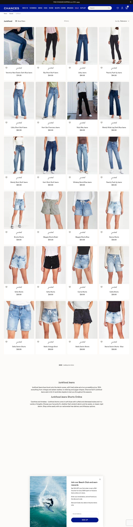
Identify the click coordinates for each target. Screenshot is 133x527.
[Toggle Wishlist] (19, 174)
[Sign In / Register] (122, 8)
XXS (12, 280)
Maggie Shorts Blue (82, 237)
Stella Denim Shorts (82, 346)
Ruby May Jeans (82, 127)
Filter (21, 21)
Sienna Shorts (114, 237)
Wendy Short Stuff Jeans (19, 182)
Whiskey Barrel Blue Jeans (82, 182)
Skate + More (60, 8)
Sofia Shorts (19, 292)
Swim (51, 8)
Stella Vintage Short (51, 346)
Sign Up (85, 520)
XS (14, 61)
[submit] (108, 8)
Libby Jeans (82, 72)
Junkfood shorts (53, 402)
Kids (45, 8)
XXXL (90, 226)
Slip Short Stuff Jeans (50, 72)
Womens (33, 8)
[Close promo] (130, 2)
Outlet (83, 8)
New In (25, 8)
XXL (25, 226)
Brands (70, 8)
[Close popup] (100, 479)
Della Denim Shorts (19, 346)
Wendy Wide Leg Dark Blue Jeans (114, 127)
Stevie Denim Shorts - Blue (114, 346)
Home (5, 13)
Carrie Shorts (82, 292)
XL (24, 61)
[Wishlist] (118, 8)
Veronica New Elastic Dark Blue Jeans (19, 72)
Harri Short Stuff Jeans (51, 182)
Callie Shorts (114, 292)
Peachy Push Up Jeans (114, 72)
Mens (40, 8)
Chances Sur (89, 389)
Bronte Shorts (19, 237)
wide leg (68, 389)
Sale (77, 8)
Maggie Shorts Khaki (50, 237)
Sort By (117, 21)
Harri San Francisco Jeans (51, 127)
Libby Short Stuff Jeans (19, 127)
